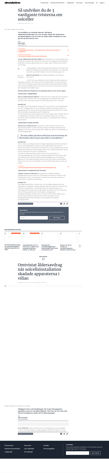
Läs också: (40, 50)
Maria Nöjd (21, 43)
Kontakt (46, 445)
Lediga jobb (70, 3)
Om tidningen (28, 452)
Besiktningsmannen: (33, 55)
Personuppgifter (49, 448)
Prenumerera (44, 3)
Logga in (102, 3)
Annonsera (79, 3)
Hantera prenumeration (57, 3)
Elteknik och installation (25, 203)
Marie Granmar (23, 417)
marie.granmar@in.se (23, 419)
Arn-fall (37, 166)
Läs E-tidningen (89, 3)
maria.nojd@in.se (22, 44)
